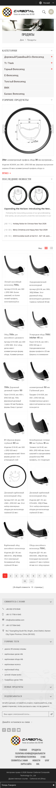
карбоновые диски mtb (14, 654)
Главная (23, 749)
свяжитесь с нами (19, 760)
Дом (22, 39)
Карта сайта (26, 764)
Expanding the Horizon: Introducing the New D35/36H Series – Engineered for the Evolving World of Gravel (28, 209)
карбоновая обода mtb (14, 659)
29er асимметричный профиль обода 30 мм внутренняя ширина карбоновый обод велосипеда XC (28, 160)
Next (51, 129)
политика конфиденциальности (30, 753)
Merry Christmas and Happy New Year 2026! (30, 229)
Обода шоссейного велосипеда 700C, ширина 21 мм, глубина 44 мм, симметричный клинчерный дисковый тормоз (39, 547)
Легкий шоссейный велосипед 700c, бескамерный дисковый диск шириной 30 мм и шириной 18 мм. (14, 283)
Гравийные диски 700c (14, 679)
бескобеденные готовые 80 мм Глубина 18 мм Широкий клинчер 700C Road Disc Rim (39, 441)
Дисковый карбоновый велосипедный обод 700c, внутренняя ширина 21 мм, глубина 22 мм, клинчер (14, 494)
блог (47, 760)
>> (31, 581)
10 (25, 581)
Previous (4, 129)
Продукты (31, 39)
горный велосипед (14, 69)
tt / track (9, 63)
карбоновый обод (12, 669)
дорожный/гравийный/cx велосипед (24, 56)
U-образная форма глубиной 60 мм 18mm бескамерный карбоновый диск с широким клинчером (13, 441)
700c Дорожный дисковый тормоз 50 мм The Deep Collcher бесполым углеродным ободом (13, 389)
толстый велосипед (15, 81)
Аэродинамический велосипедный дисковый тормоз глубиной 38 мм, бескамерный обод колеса (37, 283)
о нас (43, 756)
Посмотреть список (51, 248)
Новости (36, 760)
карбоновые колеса (13, 664)
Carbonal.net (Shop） (38, 778)
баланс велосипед (14, 93)
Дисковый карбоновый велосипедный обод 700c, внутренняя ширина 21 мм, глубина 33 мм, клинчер (39, 494)
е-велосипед (11, 75)
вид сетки (46, 248)
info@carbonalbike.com (15, 620)
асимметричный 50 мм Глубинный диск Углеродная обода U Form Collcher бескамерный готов (39, 389)
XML (37, 764)
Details (5, 173)
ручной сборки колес (13, 674)
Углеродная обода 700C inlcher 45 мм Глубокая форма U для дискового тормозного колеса (40, 336)
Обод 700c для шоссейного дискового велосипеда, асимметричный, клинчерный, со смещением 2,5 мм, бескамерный (14, 336)
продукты (36, 749)
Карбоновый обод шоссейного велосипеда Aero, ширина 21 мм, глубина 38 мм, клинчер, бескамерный (14, 547)
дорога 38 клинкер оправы (15, 649)
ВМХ (6, 87)
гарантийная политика (25, 756)
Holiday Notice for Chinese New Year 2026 (29, 223)
